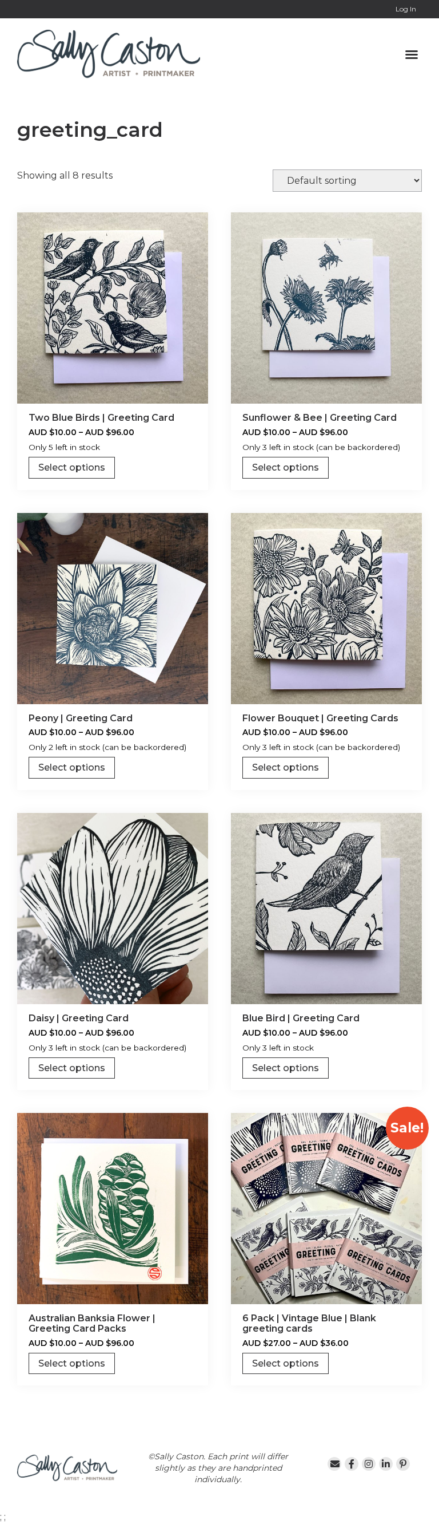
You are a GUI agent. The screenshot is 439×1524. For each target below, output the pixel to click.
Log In (406, 9)
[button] (411, 54)
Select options (71, 467)
